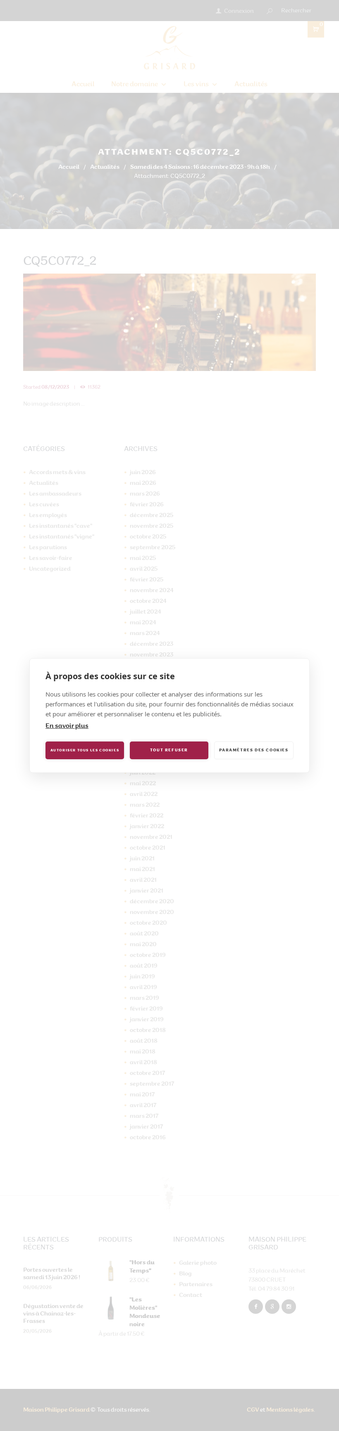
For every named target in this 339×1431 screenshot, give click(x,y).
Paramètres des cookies (253, 750)
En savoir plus (66, 726)
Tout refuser (169, 750)
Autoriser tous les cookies (84, 750)
